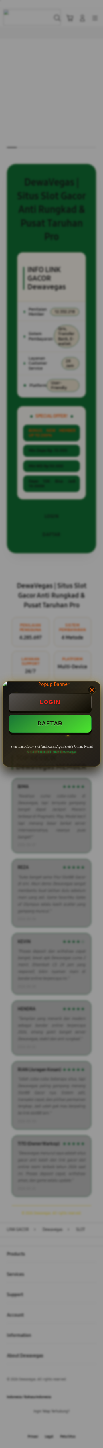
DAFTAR (50, 723)
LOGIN (50, 702)
